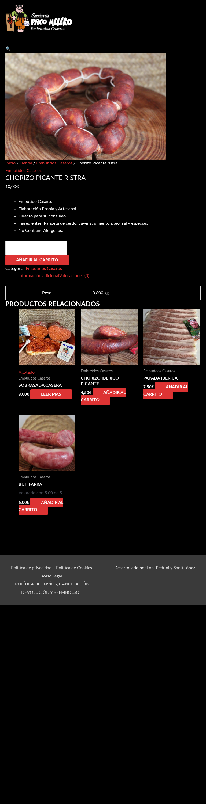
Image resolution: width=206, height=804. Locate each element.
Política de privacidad (31, 568)
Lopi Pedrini (158, 568)
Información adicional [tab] (39, 276)
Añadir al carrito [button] (103, 396)
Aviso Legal (51, 576)
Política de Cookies (74, 568)
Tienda (26, 163)
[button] (8, 49)
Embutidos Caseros (54, 163)
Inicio (10, 163)
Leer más (51, 394)
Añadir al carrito (37, 260)
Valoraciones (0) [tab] (74, 276)
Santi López (184, 568)
